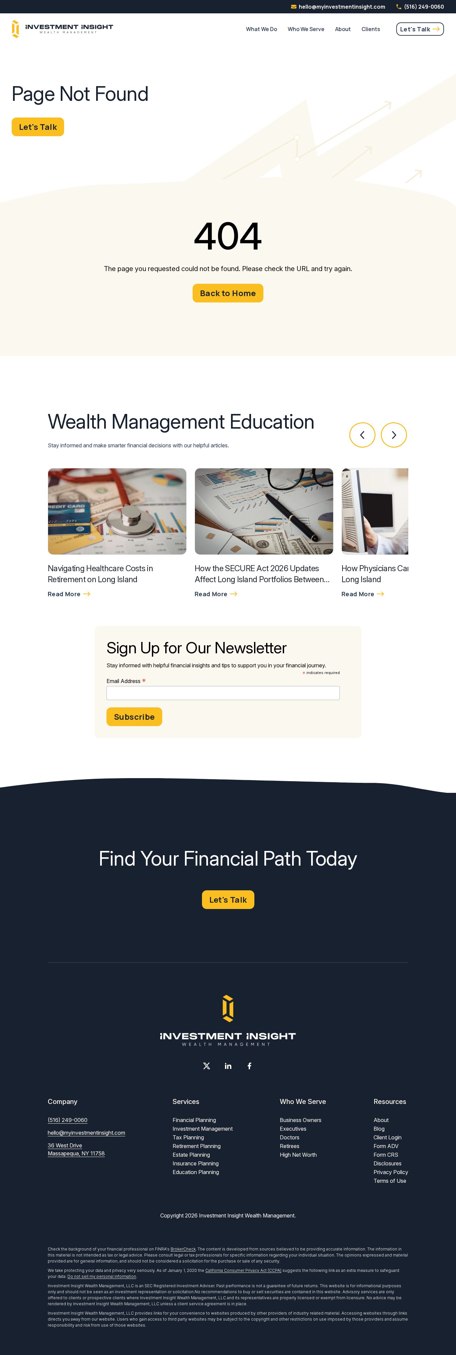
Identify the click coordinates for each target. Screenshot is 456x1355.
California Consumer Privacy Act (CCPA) (243, 1270)
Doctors (289, 1137)
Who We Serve (306, 29)
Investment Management (203, 1128)
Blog (379, 1128)
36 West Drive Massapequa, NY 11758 (76, 1149)
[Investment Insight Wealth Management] (62, 29)
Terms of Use (390, 1180)
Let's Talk (415, 29)
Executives (293, 1128)
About (343, 29)
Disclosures (388, 1163)
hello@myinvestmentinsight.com (86, 1132)
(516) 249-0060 (424, 6)
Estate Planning (191, 1154)
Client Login (388, 1137)
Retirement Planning (197, 1146)
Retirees (289, 1146)
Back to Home (228, 292)
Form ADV (386, 1146)
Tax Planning (188, 1137)
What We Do (261, 29)
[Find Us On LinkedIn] (228, 1066)
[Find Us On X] (207, 1066)
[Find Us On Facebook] (249, 1066)
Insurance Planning (196, 1163)
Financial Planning (194, 1120)
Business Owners (300, 1120)
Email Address (126, 681)
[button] (362, 435)
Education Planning (196, 1172)
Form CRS (386, 1154)
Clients (371, 29)
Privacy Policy (391, 1172)
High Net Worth (298, 1154)
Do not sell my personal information (101, 1276)
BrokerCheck (183, 1249)
